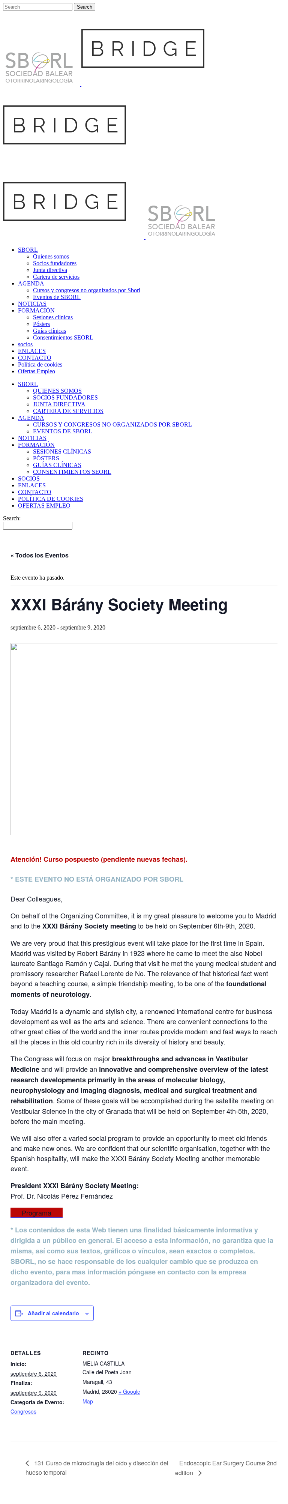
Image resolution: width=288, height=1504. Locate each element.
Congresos (23, 1411)
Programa (36, 1212)
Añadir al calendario (53, 1313)
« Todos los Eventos (39, 555)
